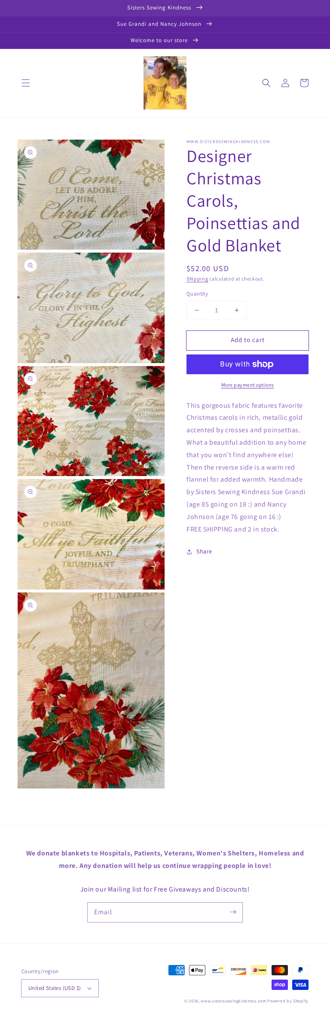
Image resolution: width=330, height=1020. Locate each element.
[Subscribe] (232, 912)
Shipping (197, 278)
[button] (25, 82)
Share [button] (204, 551)
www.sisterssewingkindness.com (233, 1001)
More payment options (247, 385)
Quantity (197, 293)
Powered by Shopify (288, 1001)
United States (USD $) (54, 988)
